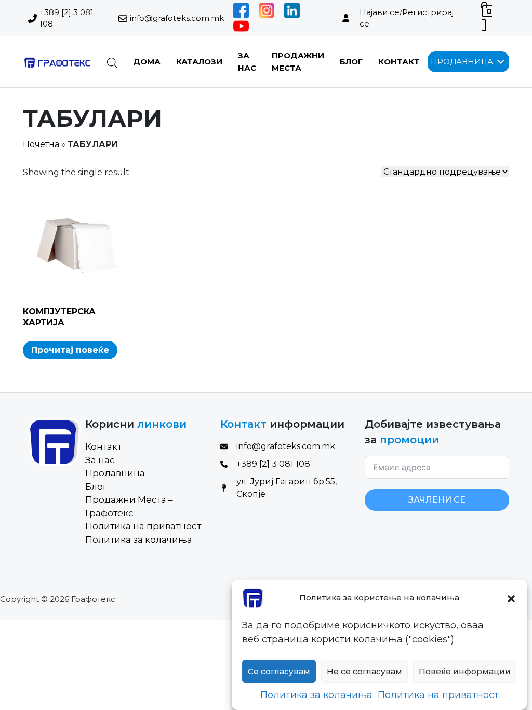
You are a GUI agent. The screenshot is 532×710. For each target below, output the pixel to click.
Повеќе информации (465, 671)
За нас (100, 460)
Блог (351, 62)
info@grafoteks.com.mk (177, 18)
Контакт (399, 62)
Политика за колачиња (316, 695)
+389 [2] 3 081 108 (66, 18)
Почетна (41, 144)
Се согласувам (279, 671)
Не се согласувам (364, 671)
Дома (147, 62)
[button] (511, 598)
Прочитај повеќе (70, 350)
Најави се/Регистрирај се (407, 18)
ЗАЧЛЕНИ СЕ (437, 500)
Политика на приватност (438, 695)
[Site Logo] (57, 61)
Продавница (115, 473)
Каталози (199, 62)
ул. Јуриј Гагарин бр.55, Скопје (286, 488)
